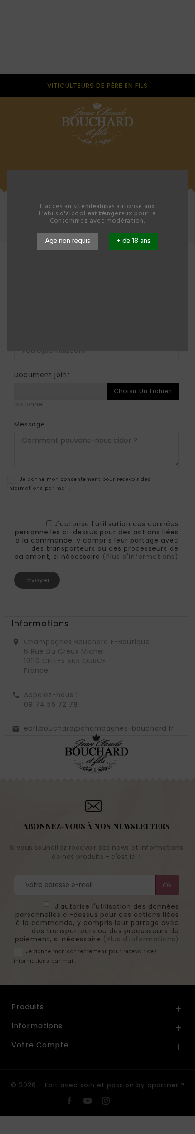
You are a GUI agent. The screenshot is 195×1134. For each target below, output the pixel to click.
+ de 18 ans (134, 241)
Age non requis (67, 241)
